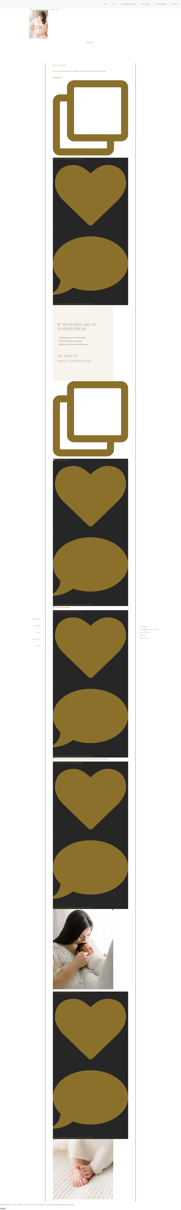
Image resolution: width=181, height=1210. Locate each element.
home (105, 4)
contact (174, 4)
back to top (143, 638)
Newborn (37, 625)
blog (114, 4)
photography (145, 4)
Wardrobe (143, 627)
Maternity (37, 619)
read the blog (144, 632)
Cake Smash (36, 639)
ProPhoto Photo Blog (67, 1204)
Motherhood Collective (148, 629)
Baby (39, 632)
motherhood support (128, 4)
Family (38, 646)
